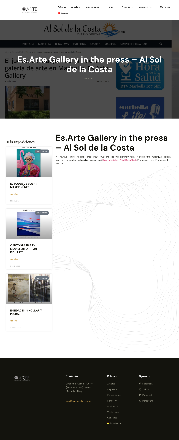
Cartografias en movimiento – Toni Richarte (23, 249)
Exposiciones (92, 7)
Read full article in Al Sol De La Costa (119, 160)
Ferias (110, 7)
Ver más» (14, 194)
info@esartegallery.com (78, 401)
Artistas (62, 7)
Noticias (126, 7)
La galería (75, 7)
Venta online (145, 7)
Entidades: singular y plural (26, 312)
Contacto (165, 7)
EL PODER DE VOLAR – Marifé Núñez (25, 185)
